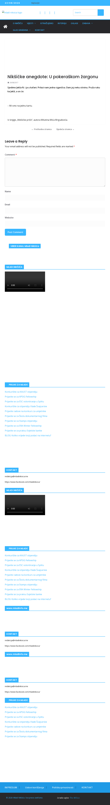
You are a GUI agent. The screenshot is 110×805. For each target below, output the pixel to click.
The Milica (75, 797)
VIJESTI (30, 23)
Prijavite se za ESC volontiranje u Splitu (24, 401)
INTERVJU (62, 23)
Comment (11, 154)
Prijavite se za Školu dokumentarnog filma (26, 416)
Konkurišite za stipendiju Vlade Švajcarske (26, 406)
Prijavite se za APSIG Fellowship (20, 396)
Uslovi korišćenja (34, 787)
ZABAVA (86, 23)
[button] (34, 23)
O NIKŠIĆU (18, 23)
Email (7, 204)
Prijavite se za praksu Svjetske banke (23, 430)
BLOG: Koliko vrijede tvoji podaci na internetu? (28, 435)
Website (9, 217)
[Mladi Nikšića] (5, 26)
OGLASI (74, 23)
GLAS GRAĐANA (20, 30)
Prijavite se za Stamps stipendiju (21, 420)
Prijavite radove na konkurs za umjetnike (25, 411)
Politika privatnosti (63, 787)
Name (8, 191)
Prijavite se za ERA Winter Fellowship (23, 425)
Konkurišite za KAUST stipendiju (21, 391)
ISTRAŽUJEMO (46, 23)
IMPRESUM (11, 787)
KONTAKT (40, 30)
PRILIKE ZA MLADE (18, 384)
